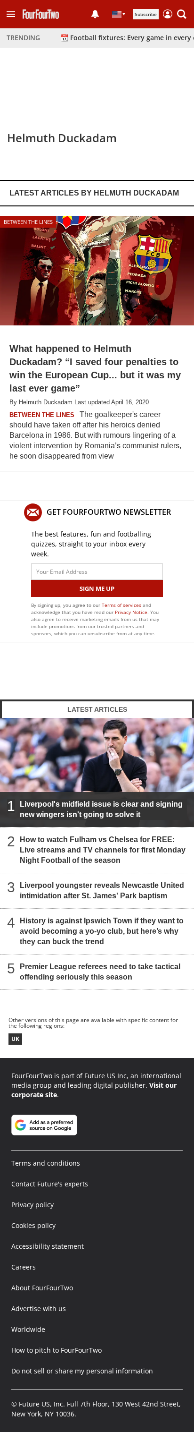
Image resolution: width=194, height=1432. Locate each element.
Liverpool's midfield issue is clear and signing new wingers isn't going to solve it (101, 809)
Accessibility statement (47, 1246)
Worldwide (28, 1329)
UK (15, 1039)
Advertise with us (38, 1308)
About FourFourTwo (42, 1287)
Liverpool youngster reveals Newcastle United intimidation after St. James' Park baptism (102, 890)
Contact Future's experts (49, 1183)
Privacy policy (32, 1204)
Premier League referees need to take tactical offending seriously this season (100, 972)
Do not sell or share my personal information (82, 1370)
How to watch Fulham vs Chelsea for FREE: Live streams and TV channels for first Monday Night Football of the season (103, 849)
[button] (11, 14)
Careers (23, 1266)
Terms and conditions (45, 1163)
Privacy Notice (131, 612)
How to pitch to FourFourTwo (56, 1350)
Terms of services (122, 605)
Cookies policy (33, 1225)
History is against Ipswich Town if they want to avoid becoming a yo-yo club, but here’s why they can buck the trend (102, 931)
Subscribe (146, 14)
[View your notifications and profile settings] (95, 14)
